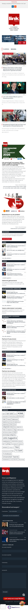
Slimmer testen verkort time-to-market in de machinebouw (16, 265)
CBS (4, 419)
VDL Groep (21, 459)
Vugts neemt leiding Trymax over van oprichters (17, 540)
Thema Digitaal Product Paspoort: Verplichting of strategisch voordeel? (15, 274)
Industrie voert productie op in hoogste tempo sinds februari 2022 (15, 302)
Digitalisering (6, 422)
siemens (5, 447)
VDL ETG (15, 459)
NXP (4, 444)
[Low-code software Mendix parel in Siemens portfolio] (14, 88)
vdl (11, 459)
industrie (9, 430)
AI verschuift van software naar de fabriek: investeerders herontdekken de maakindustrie (16, 403)
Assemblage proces (8, 110)
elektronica (17, 422)
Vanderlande (6, 459)
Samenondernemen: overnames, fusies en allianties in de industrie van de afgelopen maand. (16, 332)
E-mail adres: (5, 511)
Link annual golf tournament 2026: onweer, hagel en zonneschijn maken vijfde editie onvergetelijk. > (14, 188)
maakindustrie (6, 441)
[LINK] (14, 20)
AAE (4, 414)
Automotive (5, 416)
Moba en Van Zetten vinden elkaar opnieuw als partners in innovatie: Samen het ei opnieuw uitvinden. (12, 69)
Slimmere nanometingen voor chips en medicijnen (15, 360)
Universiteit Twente (11, 457)
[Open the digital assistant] (22, 603)
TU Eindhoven (7, 454)
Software (11, 447)
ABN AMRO (9, 414)
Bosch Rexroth (20, 416)
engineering (5, 424)
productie (14, 444)
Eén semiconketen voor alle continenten (15, 398)
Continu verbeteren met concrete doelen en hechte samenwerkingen (16, 246)
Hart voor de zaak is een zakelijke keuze (16, 250)
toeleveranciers (6, 451)
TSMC (12, 451)
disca (11, 422)
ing (15, 430)
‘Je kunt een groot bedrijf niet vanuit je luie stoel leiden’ (16, 254)
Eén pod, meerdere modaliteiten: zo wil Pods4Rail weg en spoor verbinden (15, 297)
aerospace (5, 82)
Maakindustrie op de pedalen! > (18, 228)
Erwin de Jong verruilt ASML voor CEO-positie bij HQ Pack (16, 525)
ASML (21, 413)
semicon (21, 444)
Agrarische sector (7, 53)
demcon (15, 419)
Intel (19, 430)
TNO (17, 447)
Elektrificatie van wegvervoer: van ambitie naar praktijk (16, 270)
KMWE (15, 432)
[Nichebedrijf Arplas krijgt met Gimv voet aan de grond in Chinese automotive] (14, 116)
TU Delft (18, 450)
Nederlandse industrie (17, 441)
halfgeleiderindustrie (9, 427)
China (8, 419)
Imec (4, 430)
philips (8, 444)
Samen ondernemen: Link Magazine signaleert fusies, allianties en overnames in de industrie (16, 322)
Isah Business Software (7, 432)
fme (15, 424)
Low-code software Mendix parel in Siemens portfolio (12, 97)
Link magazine (10, 437)
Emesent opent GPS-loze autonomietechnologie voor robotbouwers (16, 293)
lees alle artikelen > (7, 258)
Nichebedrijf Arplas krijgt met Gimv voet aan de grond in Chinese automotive (14, 125)
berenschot (12, 416)
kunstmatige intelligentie (9, 434)
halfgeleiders (19, 427)
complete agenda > (6, 278)
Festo (11, 424)
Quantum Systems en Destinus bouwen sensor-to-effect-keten (15, 327)
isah (22, 429)
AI (15, 414)
